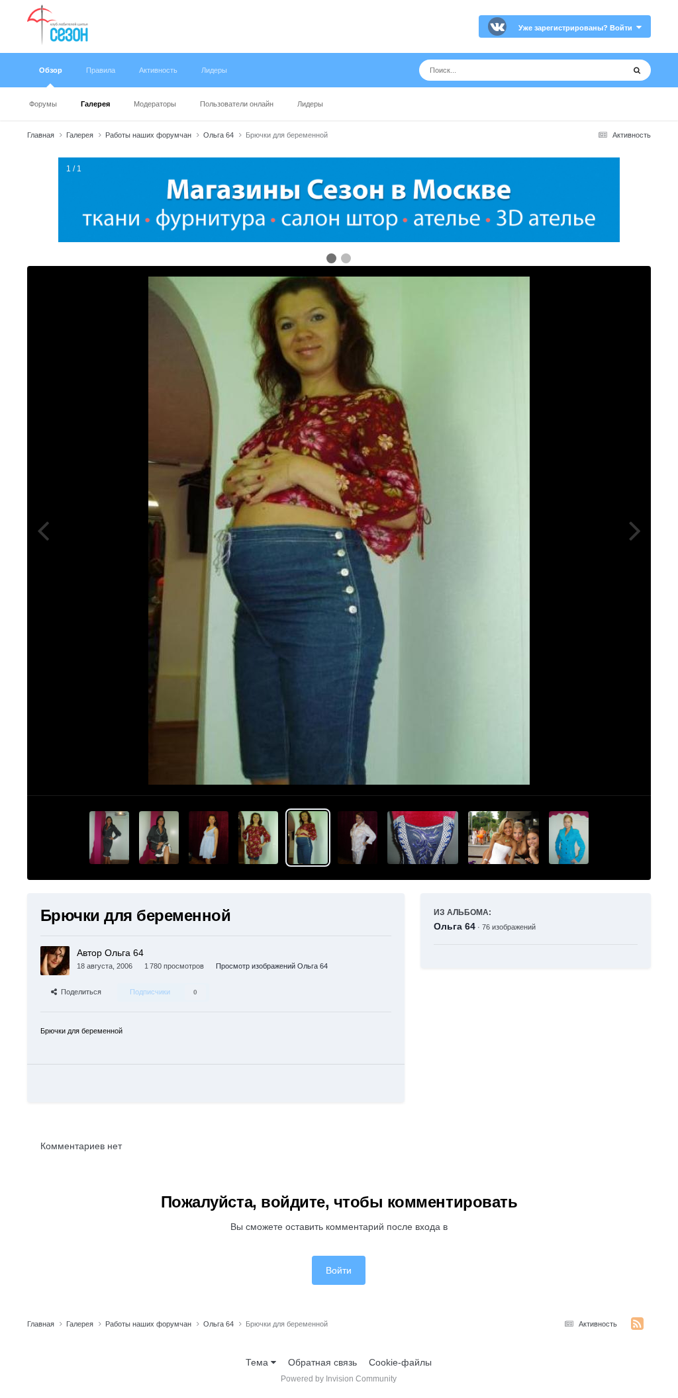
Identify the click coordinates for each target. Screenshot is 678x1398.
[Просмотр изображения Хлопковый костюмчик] (357, 837)
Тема (258, 1362)
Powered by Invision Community (339, 1378)
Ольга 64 (454, 926)
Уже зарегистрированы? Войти (577, 28)
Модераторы (155, 104)
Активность (158, 70)
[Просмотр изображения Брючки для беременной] (308, 837)
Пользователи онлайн (236, 104)
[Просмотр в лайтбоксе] (339, 531)
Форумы (43, 104)
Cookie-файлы (400, 1362)
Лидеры (310, 104)
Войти (339, 1270)
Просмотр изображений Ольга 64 (272, 966)
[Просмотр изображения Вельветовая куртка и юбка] (569, 837)
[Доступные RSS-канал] (637, 1324)
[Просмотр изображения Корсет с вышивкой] (422, 837)
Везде (593, 70)
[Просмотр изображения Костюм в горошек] (109, 837)
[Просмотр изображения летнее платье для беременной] (208, 837)
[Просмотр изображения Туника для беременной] (258, 837)
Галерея (95, 104)
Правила (100, 70)
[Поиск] (637, 70)
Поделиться (79, 992)
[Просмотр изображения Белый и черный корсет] (503, 837)
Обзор (50, 70)
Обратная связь (322, 1362)
